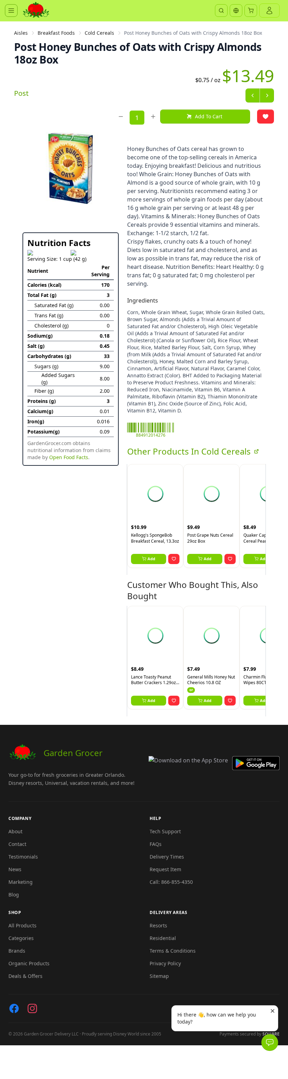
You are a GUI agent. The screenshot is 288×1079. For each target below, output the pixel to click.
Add (151, 558)
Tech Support (165, 831)
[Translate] (236, 10)
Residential (163, 938)
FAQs (156, 844)
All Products (22, 925)
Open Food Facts (68, 457)
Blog (13, 894)
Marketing (20, 882)
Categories (21, 938)
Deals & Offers (25, 976)
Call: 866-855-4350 (171, 882)
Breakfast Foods (56, 32)
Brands (16, 950)
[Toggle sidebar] (11, 10)
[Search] (221, 10)
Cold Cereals (99, 32)
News (14, 869)
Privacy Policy (165, 963)
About (15, 831)
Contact (17, 844)
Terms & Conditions (173, 950)
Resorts (158, 925)
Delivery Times (167, 856)
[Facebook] (14, 1008)
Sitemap (159, 976)
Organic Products (29, 963)
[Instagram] (32, 1008)
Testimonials (23, 856)
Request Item (165, 869)
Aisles (21, 32)
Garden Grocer (73, 753)
